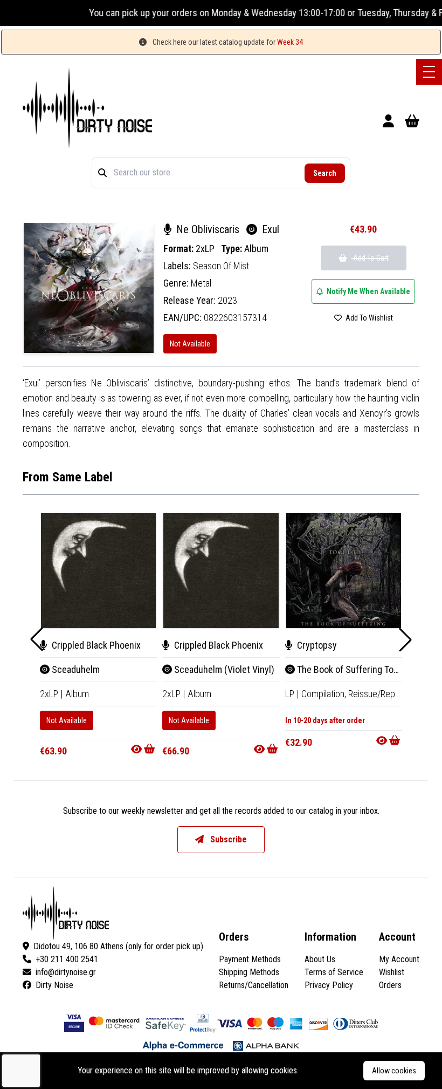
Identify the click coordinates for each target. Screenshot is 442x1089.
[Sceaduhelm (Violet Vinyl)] (220, 570)
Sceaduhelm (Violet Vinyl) (223, 669)
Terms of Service (334, 972)
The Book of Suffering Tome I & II (359, 669)
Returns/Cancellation (253, 985)
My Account (399, 959)
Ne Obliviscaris (208, 229)
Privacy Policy (329, 985)
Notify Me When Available (367, 291)
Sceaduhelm (75, 669)
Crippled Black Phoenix (95, 645)
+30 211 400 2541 (67, 959)
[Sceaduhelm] (98, 570)
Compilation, (324, 693)
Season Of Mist (221, 265)
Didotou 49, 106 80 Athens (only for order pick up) (118, 946)
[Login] (388, 123)
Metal (201, 283)
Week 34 (290, 42)
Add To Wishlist (368, 318)
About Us (320, 959)
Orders (390, 985)
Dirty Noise (54, 985)
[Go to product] (144, 749)
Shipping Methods (249, 972)
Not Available (190, 343)
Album (256, 248)
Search (324, 173)
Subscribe (227, 839)
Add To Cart (370, 258)
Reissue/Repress (379, 693)
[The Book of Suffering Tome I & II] (343, 570)
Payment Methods (250, 959)
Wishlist (391, 972)
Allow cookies (394, 1070)
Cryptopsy (316, 645)
